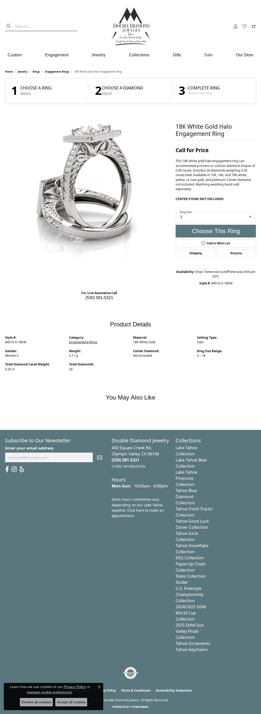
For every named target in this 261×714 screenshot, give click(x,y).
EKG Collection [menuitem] (190, 558)
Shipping (195, 253)
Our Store (244, 55)
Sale (208, 55)
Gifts (177, 55)
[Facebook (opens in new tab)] (7, 469)
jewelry (23, 71)
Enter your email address (29, 448)
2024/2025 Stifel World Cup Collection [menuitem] (191, 613)
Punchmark (140, 707)
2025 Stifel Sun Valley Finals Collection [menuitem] (190, 631)
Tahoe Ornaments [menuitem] (193, 643)
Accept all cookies (71, 702)
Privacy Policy (75, 687)
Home (9, 71)
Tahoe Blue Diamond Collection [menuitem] (186, 497)
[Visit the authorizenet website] (130, 673)
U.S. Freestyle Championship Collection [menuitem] (190, 594)
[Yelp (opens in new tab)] (21, 469)
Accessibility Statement (174, 690)
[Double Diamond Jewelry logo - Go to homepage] (130, 26)
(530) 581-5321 (99, 298)
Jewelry (99, 55)
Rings (36, 71)
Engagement (56, 55)
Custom (15, 55)
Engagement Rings (57, 71)
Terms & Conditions (136, 690)
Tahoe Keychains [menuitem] (192, 649)
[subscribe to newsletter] (100, 457)
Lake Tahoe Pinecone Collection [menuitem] (186, 478)
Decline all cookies (36, 702)
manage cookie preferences (49, 692)
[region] (87, 184)
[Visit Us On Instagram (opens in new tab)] (14, 469)
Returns (236, 253)
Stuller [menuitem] (182, 582)
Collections (139, 55)
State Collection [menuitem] (191, 576)
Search (25, 93)
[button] (235, 26)
